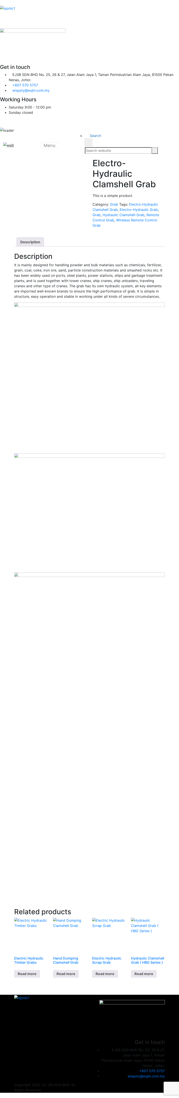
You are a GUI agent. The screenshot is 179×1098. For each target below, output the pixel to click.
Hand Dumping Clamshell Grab (65, 960)
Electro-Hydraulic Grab (139, 209)
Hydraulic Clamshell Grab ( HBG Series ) (147, 960)
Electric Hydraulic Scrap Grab (106, 960)
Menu (49, 145)
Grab (114, 204)
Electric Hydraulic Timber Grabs (28, 960)
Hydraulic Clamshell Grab (124, 215)
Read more (27, 974)
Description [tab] (30, 242)
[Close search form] (88, 142)
